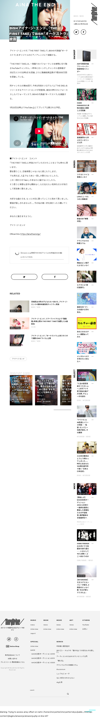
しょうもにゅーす (63, 674)
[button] (35, 19)
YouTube (85, 625)
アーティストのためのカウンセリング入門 (72, 656)
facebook (16, 639)
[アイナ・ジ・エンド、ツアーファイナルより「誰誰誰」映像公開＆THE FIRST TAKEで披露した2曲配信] (19, 323)
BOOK (39, 401)
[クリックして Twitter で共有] (24, 277)
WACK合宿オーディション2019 (43, 658)
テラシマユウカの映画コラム (67, 665)
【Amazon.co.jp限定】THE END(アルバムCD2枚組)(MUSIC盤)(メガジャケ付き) (41, 255)
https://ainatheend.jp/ (31, 234)
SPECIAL (34, 642)
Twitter (9, 639)
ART (13, 399)
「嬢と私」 (61, 661)
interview (34, 629)
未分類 (33, 327)
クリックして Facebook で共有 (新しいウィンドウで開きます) (83, 32)
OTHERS (86, 620)
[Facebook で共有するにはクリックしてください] (55, 277)
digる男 (60, 682)
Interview (20, 399)
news (82, 16)
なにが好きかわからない (66, 678)
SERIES (60, 642)
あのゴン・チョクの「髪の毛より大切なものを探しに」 (75, 651)
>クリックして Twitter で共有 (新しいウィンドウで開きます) (76, 32)
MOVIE (88, 436)
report (33, 633)
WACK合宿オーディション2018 (43, 654)
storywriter (81, 21)
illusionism (61, 669)
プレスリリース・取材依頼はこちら (13, 662)
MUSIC (76, 16)
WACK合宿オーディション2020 (43, 662)
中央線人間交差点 (63, 646)
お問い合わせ (12, 659)
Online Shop (14, 646)
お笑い (84, 629)
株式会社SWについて (12, 655)
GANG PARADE (82, 560)
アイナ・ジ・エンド (18, 359)
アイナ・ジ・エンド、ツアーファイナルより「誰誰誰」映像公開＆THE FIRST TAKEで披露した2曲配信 (49, 321)
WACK (32, 650)
